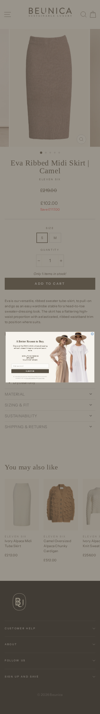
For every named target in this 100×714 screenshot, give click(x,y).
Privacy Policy (41, 378)
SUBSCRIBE (30, 371)
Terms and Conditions (30, 378)
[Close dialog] (92, 334)
